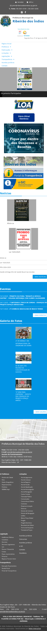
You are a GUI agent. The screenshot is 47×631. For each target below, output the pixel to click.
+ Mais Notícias (40, 277)
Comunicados (25, 499)
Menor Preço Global (27, 518)
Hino (3, 480)
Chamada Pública (26, 497)
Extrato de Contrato (27, 511)
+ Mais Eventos (40, 315)
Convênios (5, 540)
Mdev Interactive (35, 629)
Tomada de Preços (26, 530)
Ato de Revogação (26, 492)
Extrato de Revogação (27, 513)
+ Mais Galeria (40, 412)
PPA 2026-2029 (5, 267)
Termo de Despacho (27, 528)
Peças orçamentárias (8, 554)
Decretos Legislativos (8, 544)
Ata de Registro (25, 482)
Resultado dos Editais (27, 525)
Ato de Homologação (27, 489)
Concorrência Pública (27, 501)
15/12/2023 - (22, 297)
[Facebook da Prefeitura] (25, 12)
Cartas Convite (25, 494)
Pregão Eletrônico (26, 523)
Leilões (23, 516)
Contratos (24, 504)
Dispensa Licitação (26, 506)
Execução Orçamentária (9, 566)
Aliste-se (3, 258)
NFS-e (31, 2)
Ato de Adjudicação (27, 487)
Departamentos (6, 485)
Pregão (23, 520)
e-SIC (21, 546)
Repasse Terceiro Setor (9, 559)
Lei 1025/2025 (5, 263)
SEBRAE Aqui (6, 489)
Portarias (4, 556)
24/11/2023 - (23, 303)
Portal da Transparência (9, 571)
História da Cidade (7, 477)
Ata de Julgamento (26, 477)
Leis (3, 547)
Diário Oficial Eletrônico (24, 117)
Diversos (23, 508)
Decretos (4, 542)
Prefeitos (4, 487)
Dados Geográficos (7, 482)
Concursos (23, 539)
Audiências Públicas (8, 537)
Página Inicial (6, 44)
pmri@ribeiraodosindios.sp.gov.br (24, 5)
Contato (4, 66)
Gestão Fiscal (6, 568)
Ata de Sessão (25, 485)
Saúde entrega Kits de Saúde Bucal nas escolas (17, 272)
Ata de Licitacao (26, 480)
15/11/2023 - (21, 309)
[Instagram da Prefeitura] (21, 12)
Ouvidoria (22, 553)
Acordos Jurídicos (8, 62)
